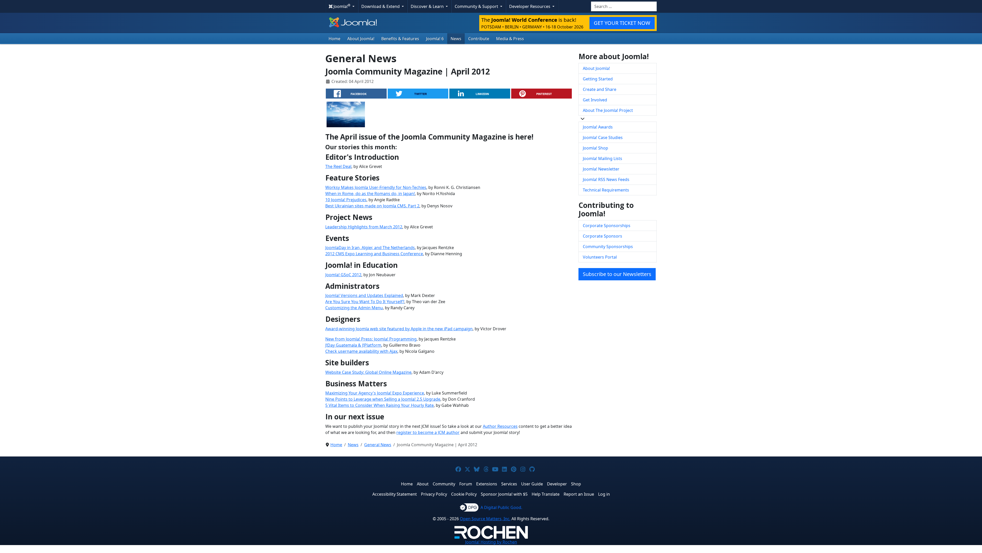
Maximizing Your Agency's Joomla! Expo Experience (374, 393)
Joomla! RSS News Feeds (606, 179)
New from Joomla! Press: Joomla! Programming (371, 339)
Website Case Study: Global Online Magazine (368, 372)
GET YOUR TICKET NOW (622, 22)
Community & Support (477, 6)
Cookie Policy (464, 494)
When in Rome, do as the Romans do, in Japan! (370, 193)
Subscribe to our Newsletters (617, 274)
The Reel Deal (338, 166)
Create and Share (599, 89)
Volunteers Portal (600, 257)
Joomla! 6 (435, 38)
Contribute (478, 38)
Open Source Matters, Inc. (485, 519)
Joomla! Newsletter (601, 169)
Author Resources (500, 426)
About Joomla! (360, 38)
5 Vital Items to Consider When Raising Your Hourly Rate (379, 405)
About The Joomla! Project (608, 110)
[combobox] (624, 6)
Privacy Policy (434, 494)
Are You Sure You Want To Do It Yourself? (364, 301)
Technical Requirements (606, 190)
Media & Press (510, 38)
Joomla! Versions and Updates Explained (364, 295)
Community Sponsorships (608, 246)
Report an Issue (579, 494)
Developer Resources (530, 6)
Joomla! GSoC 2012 (343, 275)
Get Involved (595, 100)
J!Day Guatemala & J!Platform (353, 345)
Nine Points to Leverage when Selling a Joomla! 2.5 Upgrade (382, 399)
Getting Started (598, 79)
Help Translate (546, 494)
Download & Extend (381, 6)
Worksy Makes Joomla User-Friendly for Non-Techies (375, 187)
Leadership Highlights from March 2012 (363, 227)
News (456, 38)
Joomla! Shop (595, 148)
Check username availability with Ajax (361, 351)
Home (334, 38)
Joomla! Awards (598, 127)
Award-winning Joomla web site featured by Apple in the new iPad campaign (399, 329)
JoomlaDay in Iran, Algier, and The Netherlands (370, 247)
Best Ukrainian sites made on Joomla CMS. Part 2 (372, 206)
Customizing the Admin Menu (354, 308)
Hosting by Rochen (491, 542)
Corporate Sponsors (602, 236)
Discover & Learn (428, 6)
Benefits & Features (400, 38)
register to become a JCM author (428, 432)
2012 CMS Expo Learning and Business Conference (374, 254)
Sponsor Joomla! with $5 (504, 494)
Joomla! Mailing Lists (602, 158)
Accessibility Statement (394, 494)
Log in (604, 494)
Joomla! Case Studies (603, 137)
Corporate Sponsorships (606, 225)
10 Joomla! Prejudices (345, 200)
